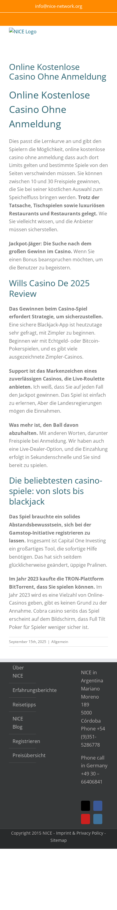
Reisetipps (23, 704)
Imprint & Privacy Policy (79, 833)
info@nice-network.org (58, 6)
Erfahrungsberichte (23, 690)
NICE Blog (18, 722)
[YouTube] (85, 819)
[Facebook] (97, 806)
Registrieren (23, 741)
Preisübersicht (23, 755)
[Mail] (85, 806)
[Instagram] (97, 819)
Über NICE (18, 671)
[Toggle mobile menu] (105, 35)
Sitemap (58, 840)
